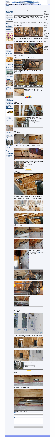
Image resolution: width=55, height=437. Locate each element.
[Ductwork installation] (26, 3)
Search (49, 4)
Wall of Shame (8, 22)
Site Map (7, 18)
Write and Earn (8, 23)
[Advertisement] (27, 8)
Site (40, 4)
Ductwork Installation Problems (27, 5)
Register (47, 5)
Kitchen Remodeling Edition (9, 14)
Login (49, 5)
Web (38, 4)
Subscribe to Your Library (9, 19)
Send (28, 424)
